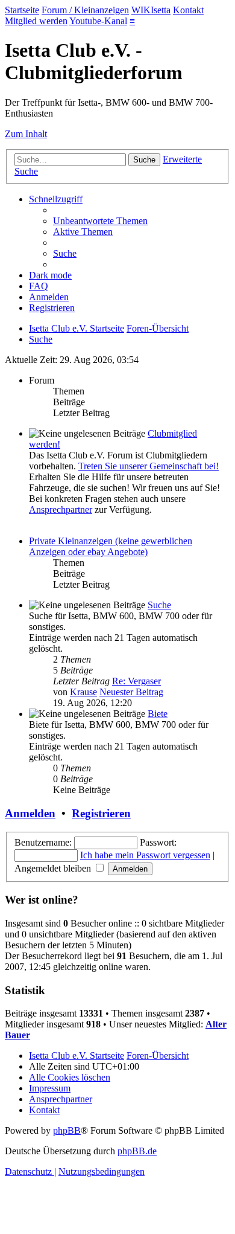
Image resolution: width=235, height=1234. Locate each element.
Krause (83, 692)
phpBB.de (137, 1151)
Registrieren (101, 813)
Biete (158, 714)
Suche (159, 605)
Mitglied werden (36, 21)
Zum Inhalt (26, 134)
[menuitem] (100, 221)
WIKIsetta (151, 10)
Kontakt (188, 10)
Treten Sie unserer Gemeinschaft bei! (148, 466)
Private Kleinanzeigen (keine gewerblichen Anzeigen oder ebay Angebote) (110, 546)
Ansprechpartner (60, 509)
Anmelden (30, 813)
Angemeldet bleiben (53, 868)
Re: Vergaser (136, 681)
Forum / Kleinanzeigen (85, 10)
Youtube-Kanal (98, 21)
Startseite (22, 10)
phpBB (67, 1130)
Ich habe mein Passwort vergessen (145, 855)
